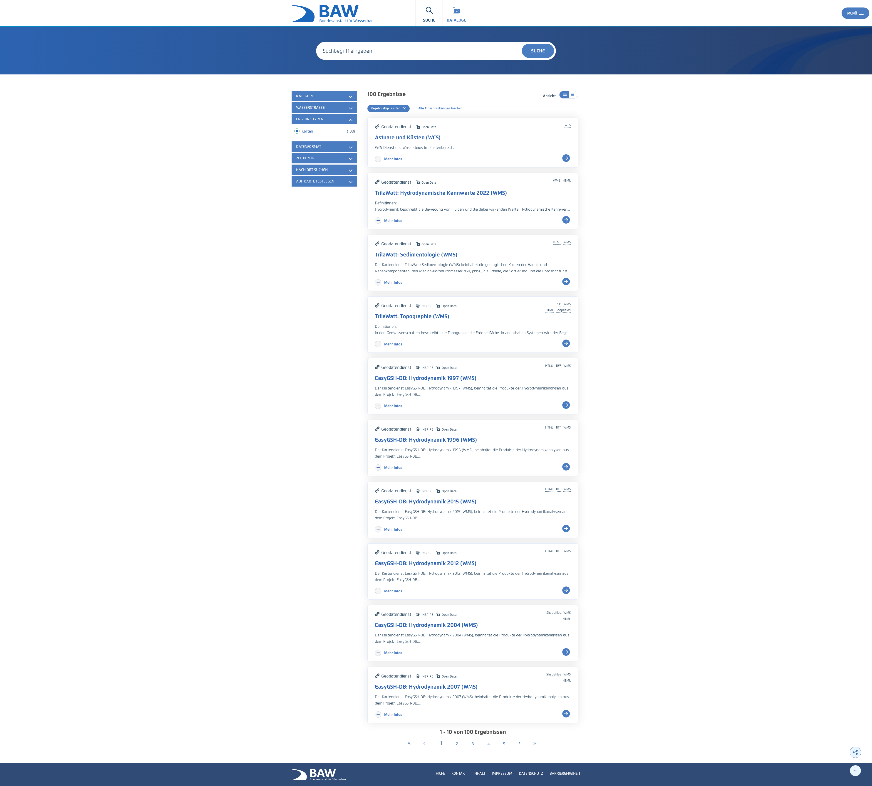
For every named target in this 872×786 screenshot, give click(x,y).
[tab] (324, 96)
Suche (538, 51)
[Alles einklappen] (564, 95)
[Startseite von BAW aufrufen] (319, 774)
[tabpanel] (324, 139)
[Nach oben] (855, 770)
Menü (852, 13)
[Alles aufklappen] (573, 95)
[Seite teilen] (855, 752)
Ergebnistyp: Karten (386, 108)
